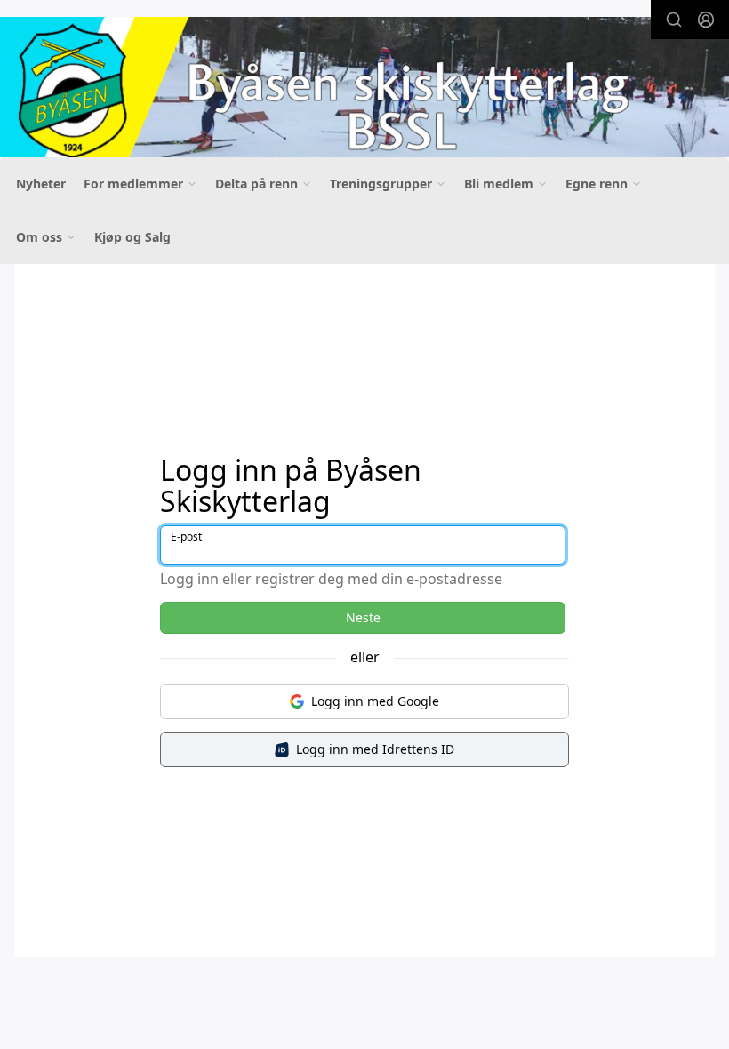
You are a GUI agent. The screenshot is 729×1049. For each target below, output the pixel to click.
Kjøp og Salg (132, 236)
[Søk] (674, 20)
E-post (186, 536)
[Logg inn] (706, 20)
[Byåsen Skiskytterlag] (364, 91)
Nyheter (41, 183)
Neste (363, 617)
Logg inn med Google (375, 701)
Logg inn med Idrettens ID (375, 749)
